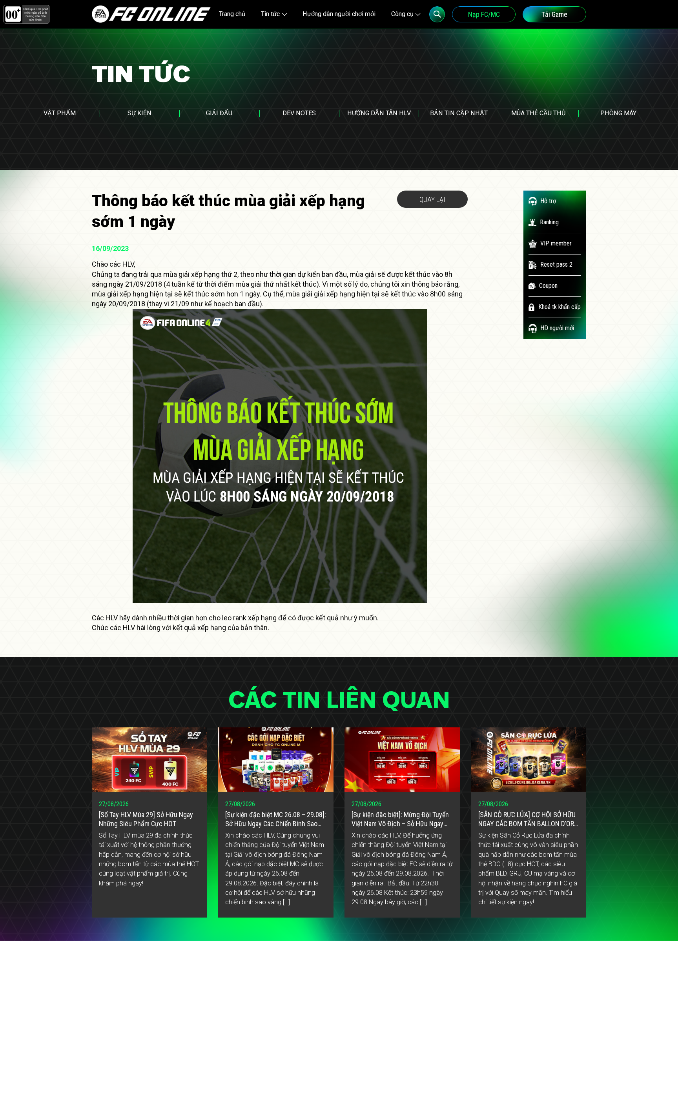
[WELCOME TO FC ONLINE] (151, 14)
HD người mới (557, 328)
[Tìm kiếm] (437, 14)
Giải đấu (219, 113)
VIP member (556, 243)
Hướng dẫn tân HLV (379, 113)
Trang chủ (232, 14)
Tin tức (270, 14)
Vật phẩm (60, 113)
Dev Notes (299, 113)
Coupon (548, 285)
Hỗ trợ (548, 201)
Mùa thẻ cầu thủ (538, 113)
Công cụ (402, 14)
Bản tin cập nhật (459, 113)
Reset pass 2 (556, 264)
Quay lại (432, 199)
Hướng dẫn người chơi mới (339, 14)
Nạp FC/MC (484, 14)
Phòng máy (618, 113)
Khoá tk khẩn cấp (559, 307)
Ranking (549, 222)
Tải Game (554, 14)
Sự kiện (139, 113)
